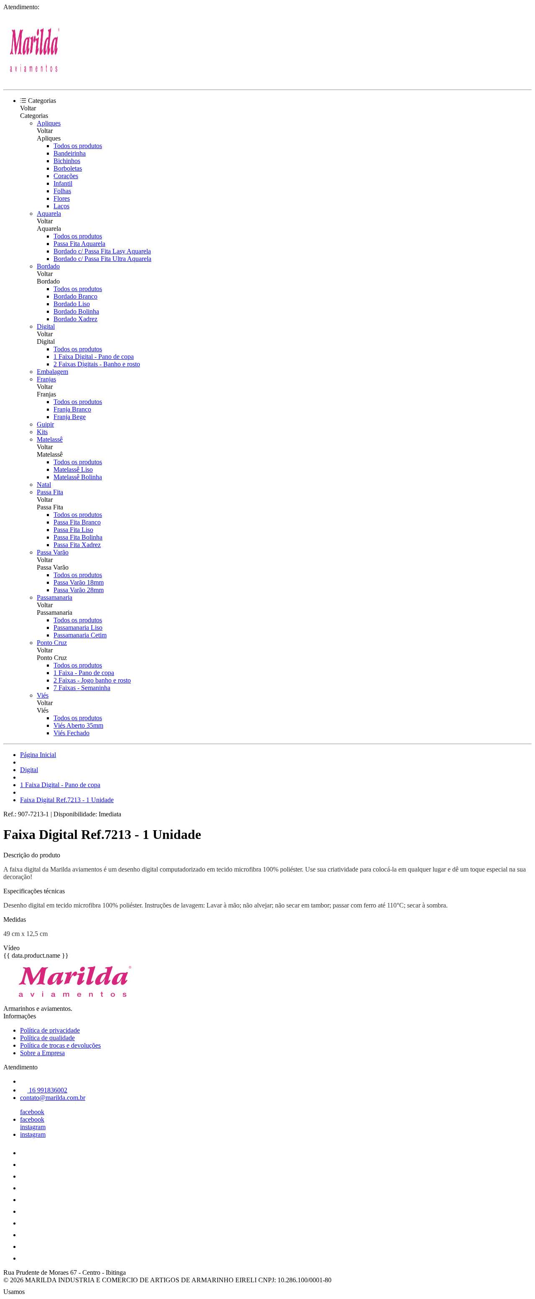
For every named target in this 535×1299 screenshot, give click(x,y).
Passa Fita (50, 492)
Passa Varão (53, 552)
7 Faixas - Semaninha (82, 687)
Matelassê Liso (73, 469)
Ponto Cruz (52, 642)
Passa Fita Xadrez (77, 544)
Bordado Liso (72, 303)
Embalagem (52, 371)
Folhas (62, 190)
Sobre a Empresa (42, 1052)
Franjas (46, 379)
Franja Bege (70, 416)
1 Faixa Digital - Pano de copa (94, 356)
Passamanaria (54, 597)
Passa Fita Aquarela (79, 243)
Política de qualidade (47, 1037)
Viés (42, 695)
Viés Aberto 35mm (78, 725)
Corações (66, 175)
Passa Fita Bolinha (78, 537)
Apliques (49, 123)
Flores (62, 198)
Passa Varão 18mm (79, 582)
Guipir (45, 424)
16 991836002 (47, 1090)
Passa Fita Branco (77, 522)
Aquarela (49, 213)
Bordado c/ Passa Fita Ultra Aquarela (102, 258)
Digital (46, 326)
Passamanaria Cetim (80, 635)
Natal (44, 484)
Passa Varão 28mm (79, 589)
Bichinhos (67, 160)
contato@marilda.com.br (52, 1097)
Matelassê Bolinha (78, 477)
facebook (32, 1111)
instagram (33, 1126)
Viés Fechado (71, 732)
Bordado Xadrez (75, 318)
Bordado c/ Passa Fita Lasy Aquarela (102, 251)
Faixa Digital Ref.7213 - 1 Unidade (67, 799)
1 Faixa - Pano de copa (84, 672)
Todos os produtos (78, 145)
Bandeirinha (70, 153)
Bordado (48, 266)
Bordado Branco (75, 296)
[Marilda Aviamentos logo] (34, 78)
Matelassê (50, 439)
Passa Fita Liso (73, 529)
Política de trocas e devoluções (60, 1045)
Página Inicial (38, 754)
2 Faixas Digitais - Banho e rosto (97, 364)
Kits (42, 431)
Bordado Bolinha (76, 311)
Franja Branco (72, 409)
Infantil (63, 183)
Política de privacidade (50, 1030)
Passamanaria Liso (78, 627)
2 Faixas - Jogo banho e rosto (92, 680)
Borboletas (68, 168)
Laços (61, 206)
